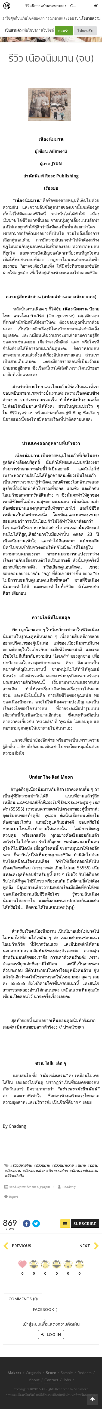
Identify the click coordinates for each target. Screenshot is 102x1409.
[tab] (23, 1298)
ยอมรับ (64, 30)
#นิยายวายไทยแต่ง (84, 1170)
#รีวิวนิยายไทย (21, 1165)
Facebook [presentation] (45, 1311)
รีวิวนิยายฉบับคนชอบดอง (46, 5)
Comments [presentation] (23, 1298)
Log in (53, 1334)
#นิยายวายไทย (33, 1170)
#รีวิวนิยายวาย (62, 1165)
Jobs (67, 1379)
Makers (19, 6)
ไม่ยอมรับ (85, 30)
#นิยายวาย (13, 1170)
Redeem (85, 1372)
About (34, 1379)
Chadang (69, 1187)
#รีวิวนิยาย (42, 1165)
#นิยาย (80, 1165)
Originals (33, 1372)
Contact (51, 1379)
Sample (67, 1372)
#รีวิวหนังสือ (14, 1176)
